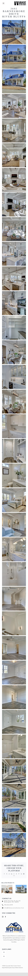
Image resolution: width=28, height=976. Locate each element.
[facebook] (5, 916)
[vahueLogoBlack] (20, 2)
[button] (2, 889)
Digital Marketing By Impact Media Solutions (12, 967)
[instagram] (2, 916)
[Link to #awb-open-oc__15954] (3, 3)
